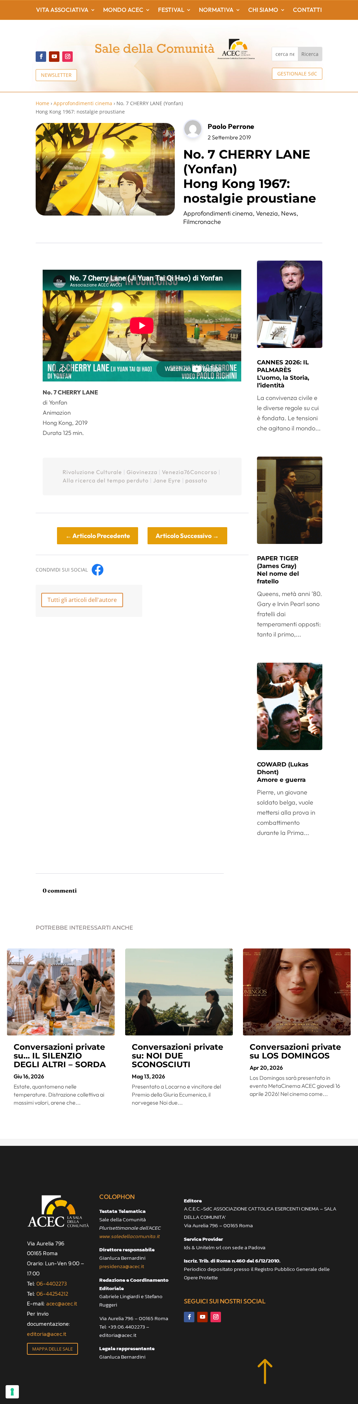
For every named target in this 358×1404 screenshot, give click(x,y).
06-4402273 (51, 1283)
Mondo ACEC (123, 10)
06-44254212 (52, 1293)
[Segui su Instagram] (67, 56)
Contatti (307, 10)
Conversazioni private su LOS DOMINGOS (295, 1051)
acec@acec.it (61, 1303)
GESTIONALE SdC (297, 73)
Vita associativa (62, 10)
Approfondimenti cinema (82, 103)
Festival (171, 10)
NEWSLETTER (56, 75)
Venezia (267, 213)
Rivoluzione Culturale (92, 471)
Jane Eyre (167, 480)
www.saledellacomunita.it (129, 1236)
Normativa (216, 10)
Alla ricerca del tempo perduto (106, 480)
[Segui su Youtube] (54, 56)
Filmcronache (202, 222)
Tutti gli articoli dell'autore (82, 600)
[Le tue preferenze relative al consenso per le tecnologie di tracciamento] (12, 1391)
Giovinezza (142, 471)
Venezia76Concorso (189, 471)
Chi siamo (263, 10)
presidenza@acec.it (121, 1266)
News (288, 213)
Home (42, 103)
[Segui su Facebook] (41, 56)
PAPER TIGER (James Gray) (278, 570)
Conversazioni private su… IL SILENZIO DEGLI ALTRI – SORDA (60, 1055)
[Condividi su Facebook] (98, 570)
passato (196, 480)
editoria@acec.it (46, 1334)
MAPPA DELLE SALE (52, 1349)
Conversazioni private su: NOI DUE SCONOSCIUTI (177, 1055)
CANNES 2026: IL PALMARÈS (283, 374)
